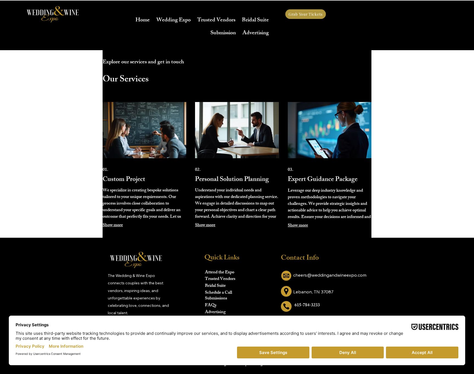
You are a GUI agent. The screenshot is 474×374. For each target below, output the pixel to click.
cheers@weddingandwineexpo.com (329, 275)
